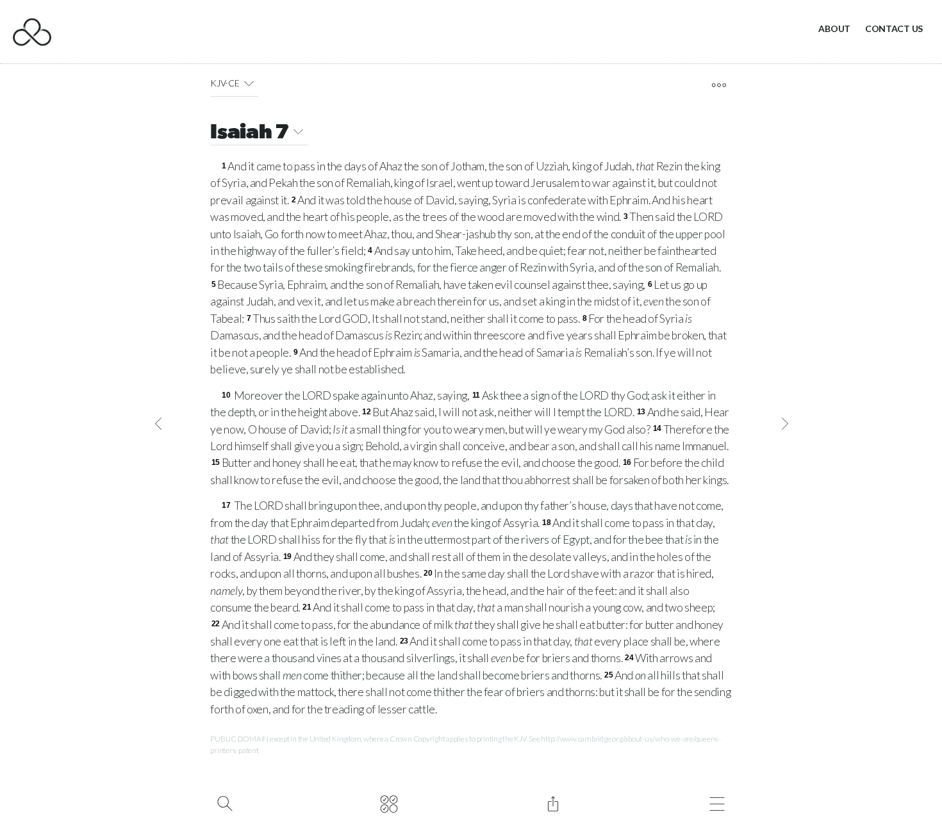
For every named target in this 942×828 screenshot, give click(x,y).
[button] (249, 83)
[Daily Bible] (388, 802)
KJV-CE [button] (224, 82)
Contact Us (894, 28)
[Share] (552, 802)
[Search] (224, 802)
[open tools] (718, 85)
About (834, 28)
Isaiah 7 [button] (249, 133)
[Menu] (716, 802)
